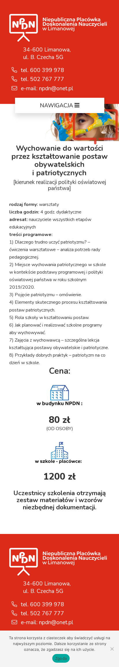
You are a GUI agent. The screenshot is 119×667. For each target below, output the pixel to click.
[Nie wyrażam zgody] (112, 649)
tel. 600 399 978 (41, 70)
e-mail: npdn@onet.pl (46, 88)
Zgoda (61, 658)
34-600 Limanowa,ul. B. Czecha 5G (47, 53)
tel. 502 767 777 (41, 79)
